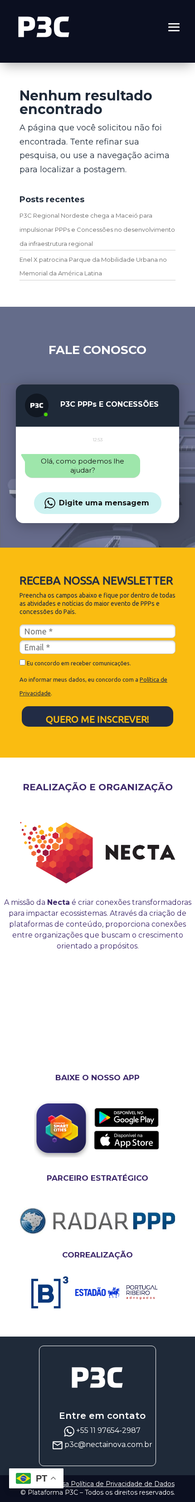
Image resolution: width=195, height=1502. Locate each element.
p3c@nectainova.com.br (108, 1444)
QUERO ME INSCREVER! (97, 719)
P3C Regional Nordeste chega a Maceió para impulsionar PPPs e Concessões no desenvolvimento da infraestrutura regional (97, 229)
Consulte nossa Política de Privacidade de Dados (98, 1484)
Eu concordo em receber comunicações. (78, 663)
